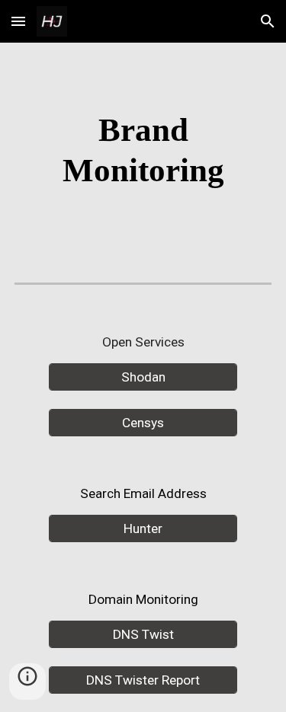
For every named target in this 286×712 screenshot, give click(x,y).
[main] (143, 150)
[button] (18, 21)
